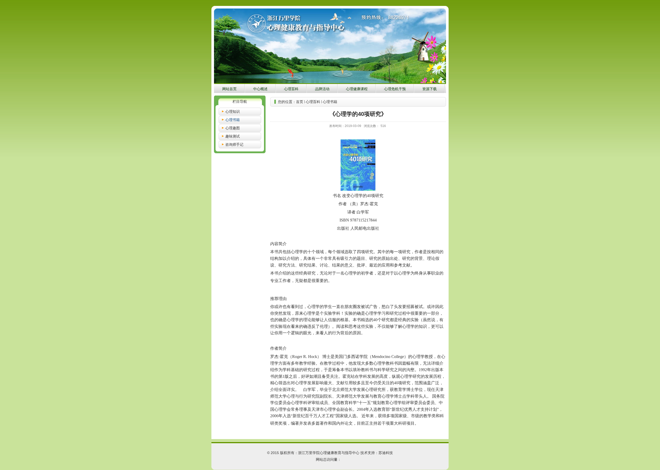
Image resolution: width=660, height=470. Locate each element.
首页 (299, 102)
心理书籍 (330, 102)
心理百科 (313, 102)
